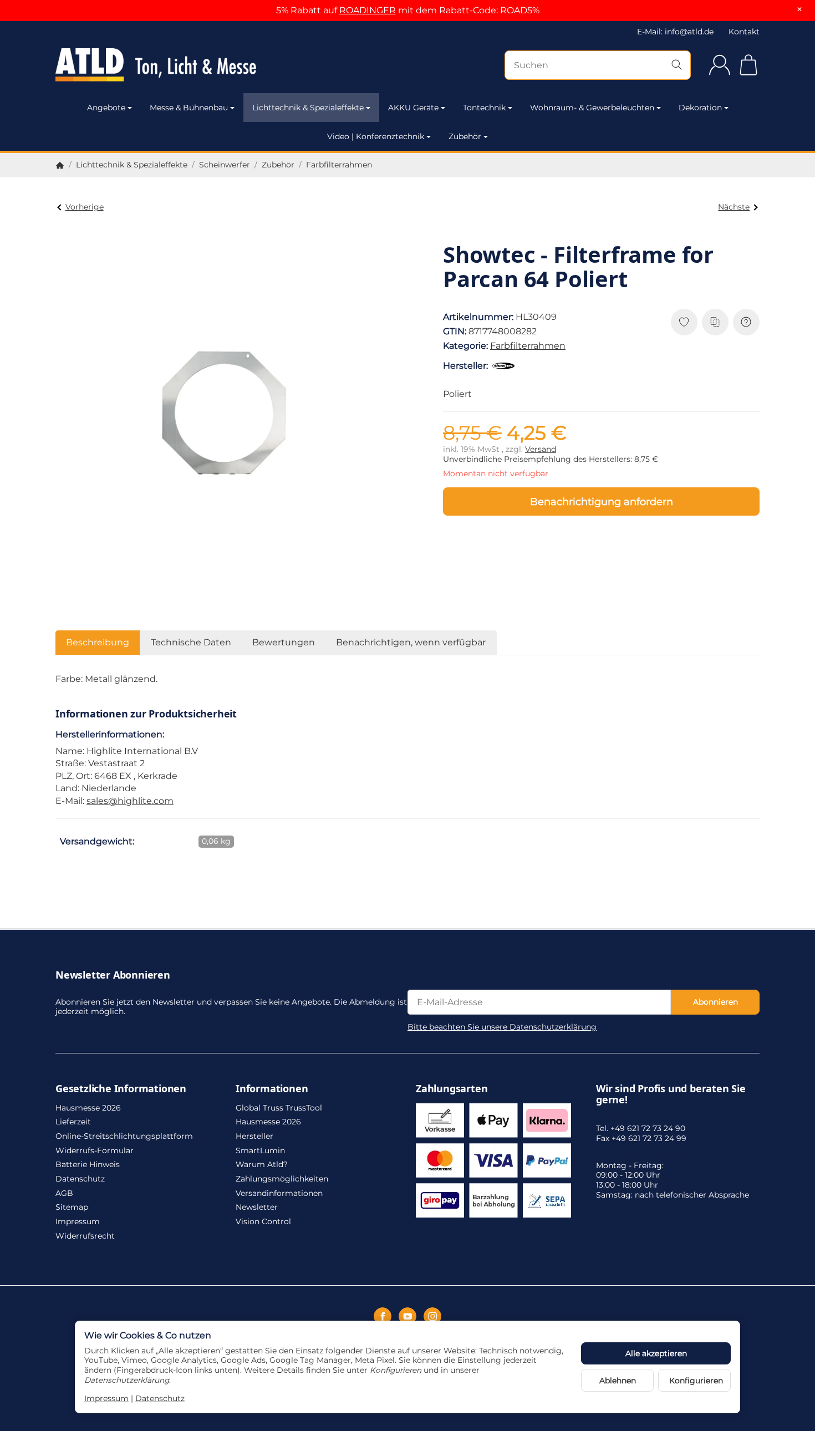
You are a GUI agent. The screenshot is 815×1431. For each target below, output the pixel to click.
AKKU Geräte (413, 108)
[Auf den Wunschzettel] (684, 322)
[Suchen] (677, 65)
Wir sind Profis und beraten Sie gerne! (671, 1094)
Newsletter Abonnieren (112, 975)
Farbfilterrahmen (528, 345)
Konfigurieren (696, 1380)
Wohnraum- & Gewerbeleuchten (592, 108)
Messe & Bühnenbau (189, 108)
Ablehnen (617, 1380)
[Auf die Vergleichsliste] (715, 322)
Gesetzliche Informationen (120, 1088)
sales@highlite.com (130, 801)
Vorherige (84, 206)
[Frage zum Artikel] (746, 322)
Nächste (734, 206)
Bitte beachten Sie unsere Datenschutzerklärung (502, 1026)
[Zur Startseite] (161, 65)
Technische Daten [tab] (191, 642)
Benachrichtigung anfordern (601, 501)
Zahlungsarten (451, 1088)
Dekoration (700, 108)
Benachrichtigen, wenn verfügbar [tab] (411, 642)
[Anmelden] (720, 65)
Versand (540, 449)
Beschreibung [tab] (97, 642)
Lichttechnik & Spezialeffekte (308, 108)
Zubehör (465, 136)
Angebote (106, 108)
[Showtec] (505, 366)
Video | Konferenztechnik (375, 136)
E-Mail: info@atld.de (675, 31)
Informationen (272, 1088)
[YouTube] (407, 1316)
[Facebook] (382, 1316)
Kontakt (744, 31)
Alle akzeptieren (656, 1353)
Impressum (106, 1398)
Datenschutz (160, 1398)
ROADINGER (367, 10)
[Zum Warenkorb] (748, 65)
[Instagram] (432, 1316)
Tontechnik (484, 108)
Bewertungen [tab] (283, 642)
